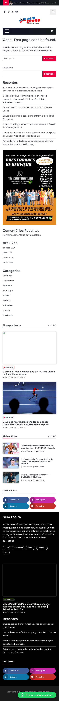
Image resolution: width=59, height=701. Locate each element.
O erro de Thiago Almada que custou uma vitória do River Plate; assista (29, 373)
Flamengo (8, 290)
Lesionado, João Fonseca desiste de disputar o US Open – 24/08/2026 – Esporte (37, 461)
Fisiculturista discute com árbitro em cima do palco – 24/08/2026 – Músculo (38, 447)
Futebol (6, 295)
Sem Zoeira (9, 377)
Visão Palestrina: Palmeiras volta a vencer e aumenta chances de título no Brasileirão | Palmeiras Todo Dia (25, 99)
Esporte (30, 547)
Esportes (7, 285)
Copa (6, 547)
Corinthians (8, 280)
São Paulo (8, 315)
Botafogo (8, 275)
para (6, 552)
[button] (37, 695)
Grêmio (6, 300)
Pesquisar (8, 67)
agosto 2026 (9, 247)
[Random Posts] (52, 31)
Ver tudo (51, 325)
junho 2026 (8, 257)
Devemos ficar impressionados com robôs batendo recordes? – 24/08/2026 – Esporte (26, 423)
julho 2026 (8, 252)
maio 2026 (8, 262)
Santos (6, 310)
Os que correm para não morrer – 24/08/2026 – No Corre (35, 476)
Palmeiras (8, 305)
